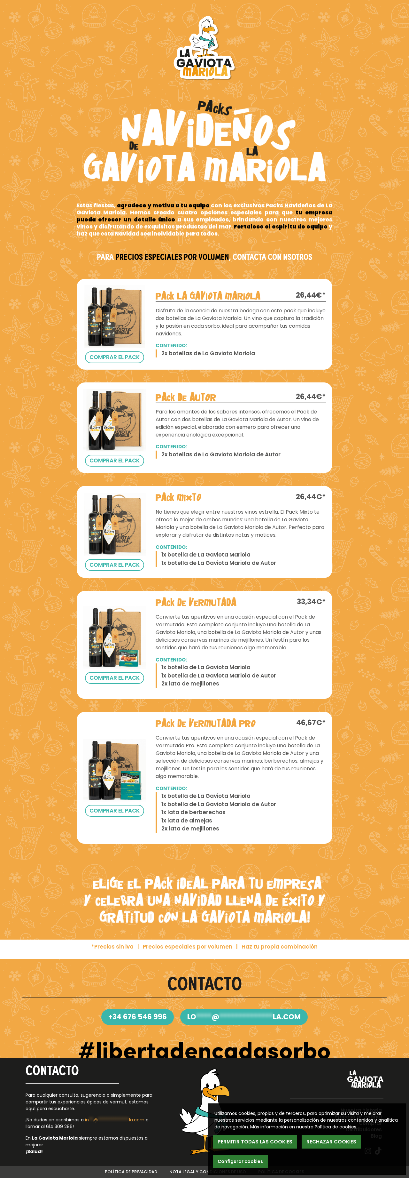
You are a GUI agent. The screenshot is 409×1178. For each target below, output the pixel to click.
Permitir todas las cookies (255, 1141)
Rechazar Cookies (331, 1141)
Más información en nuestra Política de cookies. (303, 1127)
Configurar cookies (240, 1161)
